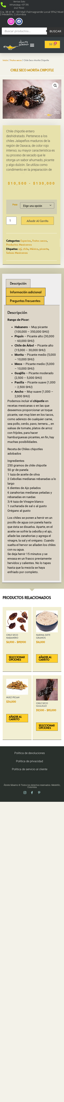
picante (43, 249)
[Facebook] (19, 21)
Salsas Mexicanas (17, 252)
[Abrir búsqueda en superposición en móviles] (33, 31)
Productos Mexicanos (19, 244)
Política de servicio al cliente (29, 769)
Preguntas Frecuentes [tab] (25, 300)
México (34, 249)
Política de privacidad (29, 761)
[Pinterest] (39, 792)
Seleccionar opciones (17, 658)
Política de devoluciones (29, 753)
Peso (14, 205)
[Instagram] (11, 21)
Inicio (5, 60)
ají (19, 249)
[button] (32, 45)
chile (25, 249)
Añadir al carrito (37, 221)
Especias (26, 240)
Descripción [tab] (18, 283)
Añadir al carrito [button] (45, 658)
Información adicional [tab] (26, 292)
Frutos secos (16, 60)
